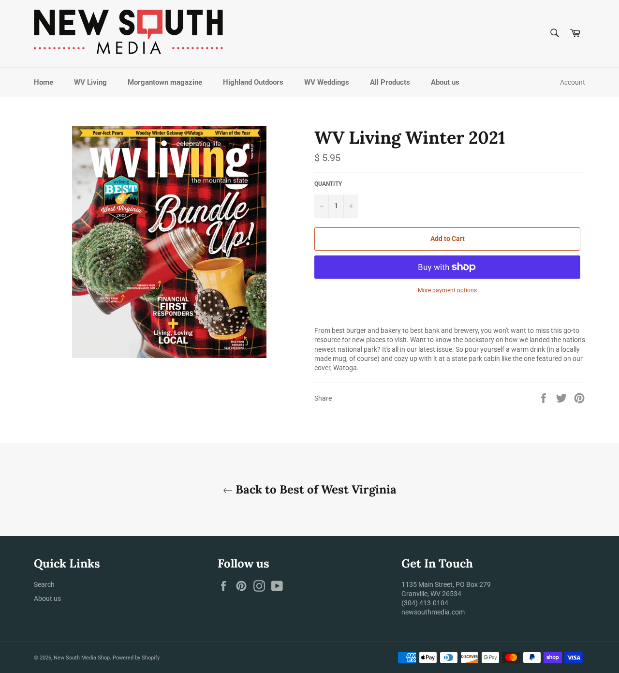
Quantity (328, 183)
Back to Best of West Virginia (315, 489)
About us (445, 82)
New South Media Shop (82, 658)
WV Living (90, 82)
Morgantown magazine (165, 82)
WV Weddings (326, 82)
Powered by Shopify (136, 658)
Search (44, 584)
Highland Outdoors (253, 82)
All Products (390, 82)
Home (43, 82)
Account (572, 82)
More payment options (447, 290)
